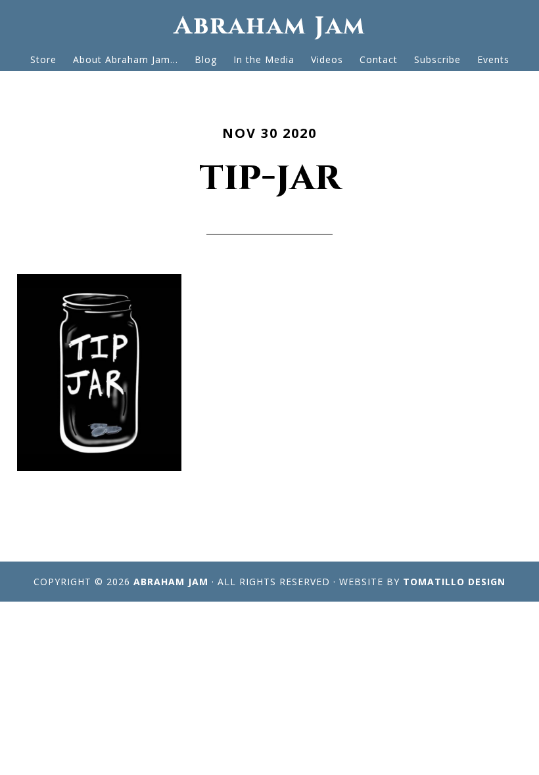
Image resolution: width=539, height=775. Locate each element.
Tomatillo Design (454, 581)
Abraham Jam (269, 26)
